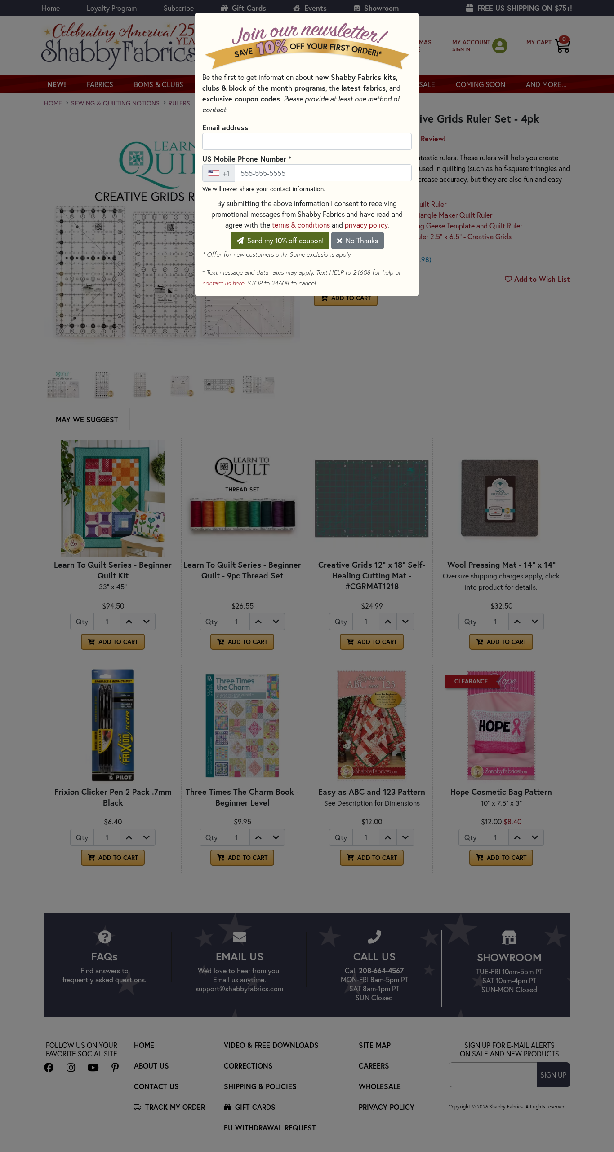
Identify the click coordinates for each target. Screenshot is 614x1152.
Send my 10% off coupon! (284, 240)
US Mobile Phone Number (246, 158)
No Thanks (361, 240)
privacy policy (366, 224)
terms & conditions (301, 224)
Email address (225, 127)
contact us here (223, 283)
